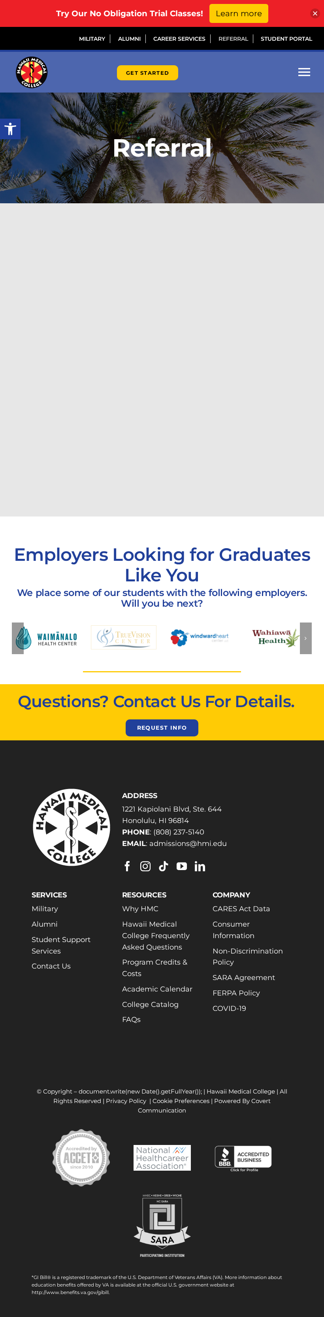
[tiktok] (163, 866)
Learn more (239, 13)
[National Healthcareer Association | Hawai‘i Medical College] (162, 1149)
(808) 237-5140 (178, 832)
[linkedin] (200, 866)
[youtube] (182, 866)
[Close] (315, 14)
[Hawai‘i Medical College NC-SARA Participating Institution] (162, 1199)
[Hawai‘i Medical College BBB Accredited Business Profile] (243, 1148)
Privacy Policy (126, 1101)
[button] (10, 129)
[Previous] (18, 638)
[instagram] (145, 866)
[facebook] (127, 866)
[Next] (306, 638)
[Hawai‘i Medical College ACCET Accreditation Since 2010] (81, 1133)
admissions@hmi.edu (188, 843)
